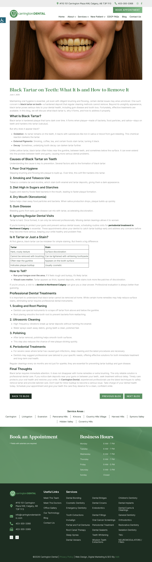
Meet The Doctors (52, 503)
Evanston (42, 416)
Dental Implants (126, 503)
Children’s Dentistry (128, 498)
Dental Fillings (99, 515)
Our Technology (51, 513)
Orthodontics (125, 520)
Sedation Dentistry (128, 530)
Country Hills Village (96, 416)
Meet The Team (51, 498)
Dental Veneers (73, 540)
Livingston (27, 416)
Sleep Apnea (72, 535)
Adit (117, 557)
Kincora (77, 416)
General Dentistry (127, 515)
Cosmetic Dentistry (75, 503)
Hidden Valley (66, 421)
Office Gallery (50, 508)
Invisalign (70, 520)
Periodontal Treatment (103, 525)
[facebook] (141, 3)
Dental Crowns (99, 503)
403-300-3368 (125, 3)
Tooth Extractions (74, 515)
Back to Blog (20, 396)
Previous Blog (111, 396)
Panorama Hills (60, 416)
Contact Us (135, 16)
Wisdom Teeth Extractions (99, 541)
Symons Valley (137, 416)
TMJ (121, 535)
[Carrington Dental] (27, 14)
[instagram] (138, 3)
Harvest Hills (118, 416)
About (71, 16)
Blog (124, 16)
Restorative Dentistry (129, 525)
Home (62, 16)
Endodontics (98, 508)
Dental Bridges (99, 498)
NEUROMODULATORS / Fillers (130, 541)
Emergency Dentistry (76, 508)
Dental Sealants (99, 530)
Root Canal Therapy (76, 530)
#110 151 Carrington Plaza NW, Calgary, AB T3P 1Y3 (85, 3)
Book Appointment (127, 10)
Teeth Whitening (100, 535)
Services (82, 16)
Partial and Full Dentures (78, 525)
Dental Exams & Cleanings (126, 509)
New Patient (97, 16)
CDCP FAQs (113, 16)
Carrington (10, 416)
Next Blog (133, 396)
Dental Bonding (73, 498)
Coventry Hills (86, 421)
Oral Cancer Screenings (103, 520)
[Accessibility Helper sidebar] (3, 20)
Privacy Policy (66, 557)
